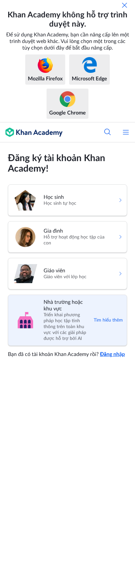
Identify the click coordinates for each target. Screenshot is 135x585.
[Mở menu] (126, 132)
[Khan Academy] (31, 132)
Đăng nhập (112, 354)
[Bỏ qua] (124, 5)
